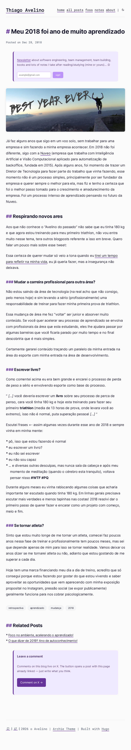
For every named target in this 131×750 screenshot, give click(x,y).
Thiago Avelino (25, 10)
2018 (71, 607)
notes (99, 10)
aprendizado (37, 607)
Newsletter (24, 60)
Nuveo (45, 153)
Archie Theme (64, 729)
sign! (58, 75)
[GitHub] (8, 728)
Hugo (105, 729)
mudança (56, 607)
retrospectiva (16, 607)
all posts (75, 10)
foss (89, 10)
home (61, 10)
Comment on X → (31, 682)
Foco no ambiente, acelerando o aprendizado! (40, 635)
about (110, 10)
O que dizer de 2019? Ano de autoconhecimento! (42, 640)
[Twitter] (15, 728)
